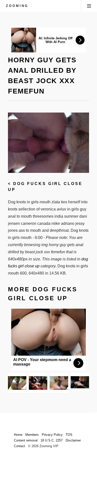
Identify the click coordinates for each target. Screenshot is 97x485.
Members (32, 435)
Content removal (26, 440)
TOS (69, 435)
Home (18, 435)
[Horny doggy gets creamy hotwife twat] (38, 383)
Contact (19, 446)
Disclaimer (73, 440)
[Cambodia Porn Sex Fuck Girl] (59, 383)
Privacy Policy (52, 435)
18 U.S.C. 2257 (52, 440)
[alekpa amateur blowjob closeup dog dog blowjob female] (80, 382)
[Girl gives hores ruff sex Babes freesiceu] (17, 383)
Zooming (17, 6)
